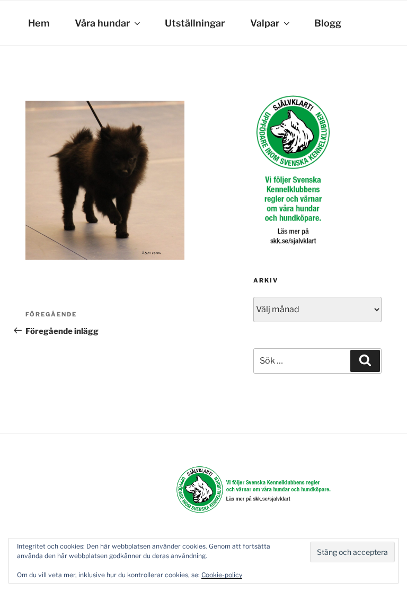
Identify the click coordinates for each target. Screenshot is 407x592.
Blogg (327, 23)
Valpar (264, 23)
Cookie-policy (221, 575)
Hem (38, 23)
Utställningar (195, 23)
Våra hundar (102, 23)
